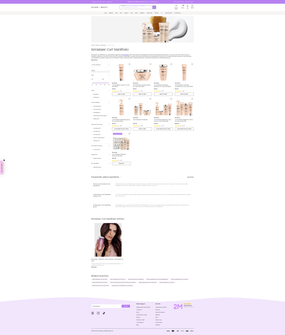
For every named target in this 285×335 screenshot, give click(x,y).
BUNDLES (142, 13)
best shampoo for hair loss (117, 279)
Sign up (126, 306)
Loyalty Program (189, 1)
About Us (157, 309)
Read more (94, 267)
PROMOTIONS (168, 13)
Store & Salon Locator (141, 314)
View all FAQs (190, 177)
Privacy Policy (158, 322)
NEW (106, 13)
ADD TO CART (121, 94)
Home (92, 45)
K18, (140, 5)
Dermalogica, (135, 5)
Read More (94, 60)
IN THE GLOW (177, 13)
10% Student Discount (178, 1)
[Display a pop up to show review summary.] (121, 91)
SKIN (121, 13)
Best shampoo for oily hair (100, 279)
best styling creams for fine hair (147, 282)
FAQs (137, 312)
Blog (137, 325)
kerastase (103, 45)
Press (156, 317)
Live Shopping (139, 322)
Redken (144, 5)
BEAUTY (126, 13)
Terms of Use (158, 320)
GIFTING (156, 13)
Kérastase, (128, 5)
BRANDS (111, 13)
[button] (2, 167)
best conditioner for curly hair (179, 279)
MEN (132, 13)
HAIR (116, 13)
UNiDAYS (157, 325)
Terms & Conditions (160, 312)
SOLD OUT (121, 163)
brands (97, 45)
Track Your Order (140, 320)
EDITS (136, 13)
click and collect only (121, 128)
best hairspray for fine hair (100, 282)
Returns (138, 317)
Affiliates (157, 314)
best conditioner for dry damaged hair (157, 279)
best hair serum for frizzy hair (101, 285)
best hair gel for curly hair (167, 282)
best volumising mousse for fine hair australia (123, 282)
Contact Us (109, 1)
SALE (162, 13)
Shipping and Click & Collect (98, 1)
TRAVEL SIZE (149, 13)
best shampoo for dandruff (135, 279)
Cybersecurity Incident (160, 307)
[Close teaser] (4, 160)
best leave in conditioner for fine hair (122, 285)
